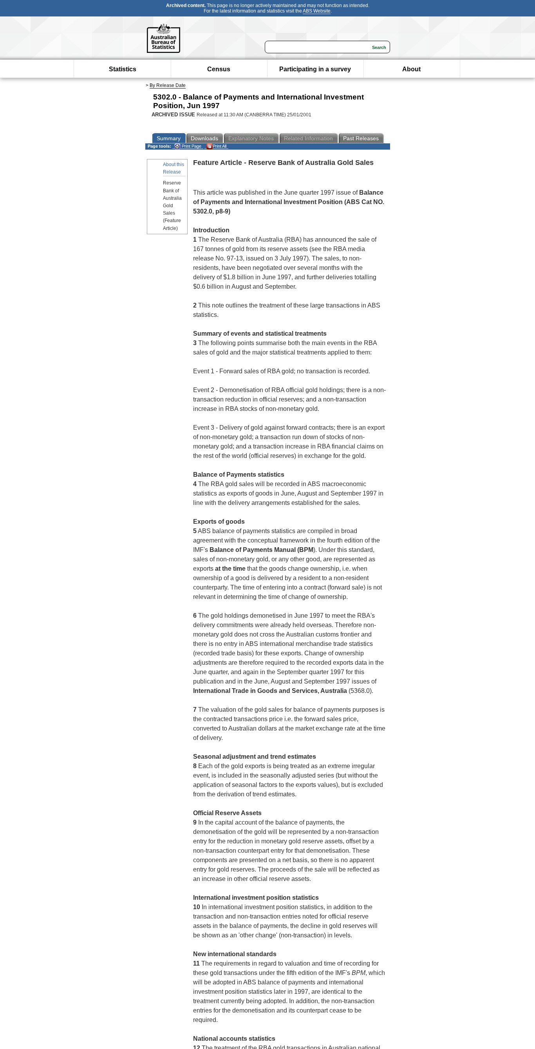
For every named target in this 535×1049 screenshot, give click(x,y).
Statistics (122, 69)
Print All (219, 146)
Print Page (191, 146)
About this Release (173, 168)
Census (218, 69)
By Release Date (168, 85)
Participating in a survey (315, 69)
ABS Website (317, 11)
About (411, 69)
